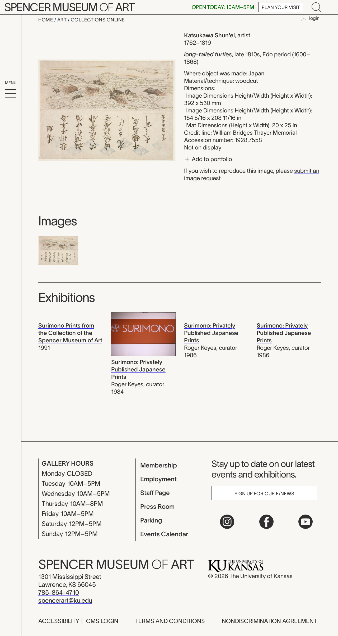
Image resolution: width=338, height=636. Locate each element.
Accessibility (58, 621)
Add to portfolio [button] (211, 159)
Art (62, 19)
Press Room (157, 506)
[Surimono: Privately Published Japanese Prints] (143, 333)
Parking (151, 520)
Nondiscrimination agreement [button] (269, 621)
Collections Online (98, 19)
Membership (158, 465)
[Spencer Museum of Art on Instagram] (227, 522)
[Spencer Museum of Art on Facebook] (266, 522)
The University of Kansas (261, 576)
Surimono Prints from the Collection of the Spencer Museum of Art (70, 332)
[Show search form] (316, 7)
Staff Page (155, 492)
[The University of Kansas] (236, 565)
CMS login (102, 621)
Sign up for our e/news (264, 493)
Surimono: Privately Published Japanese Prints (138, 369)
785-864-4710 (58, 592)
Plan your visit (281, 7)
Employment (158, 479)
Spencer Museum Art (69, 7)
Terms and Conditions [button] (170, 621)
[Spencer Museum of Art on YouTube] (305, 522)
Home (46, 19)
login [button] (314, 18)
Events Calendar (164, 534)
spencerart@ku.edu (65, 600)
